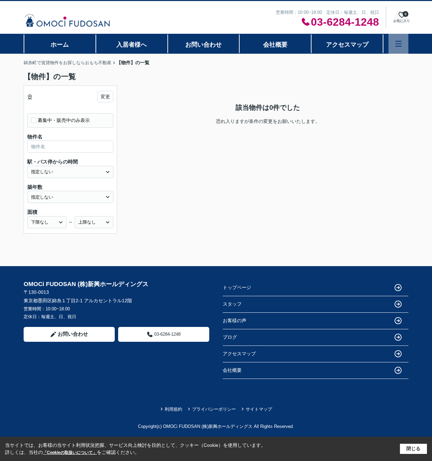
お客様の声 (234, 320)
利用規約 (173, 409)
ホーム (60, 44)
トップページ (237, 287)
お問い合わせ (203, 44)
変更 (105, 96)
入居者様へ (131, 44)
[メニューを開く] (398, 43)
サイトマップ (259, 409)
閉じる (413, 448)
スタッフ (232, 304)
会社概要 (275, 44)
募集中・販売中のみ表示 (64, 120)
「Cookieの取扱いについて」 (70, 452)
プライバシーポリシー (214, 409)
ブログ (230, 337)
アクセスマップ (347, 44)
